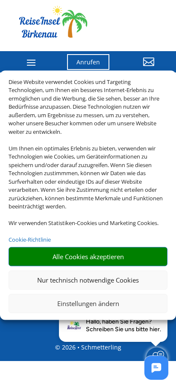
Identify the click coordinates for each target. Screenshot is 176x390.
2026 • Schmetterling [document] (90, 347)
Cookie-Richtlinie (30, 239)
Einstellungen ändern (88, 303)
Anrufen (88, 62)
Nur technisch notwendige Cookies (88, 280)
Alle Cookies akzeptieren (88, 256)
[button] (138, 68)
